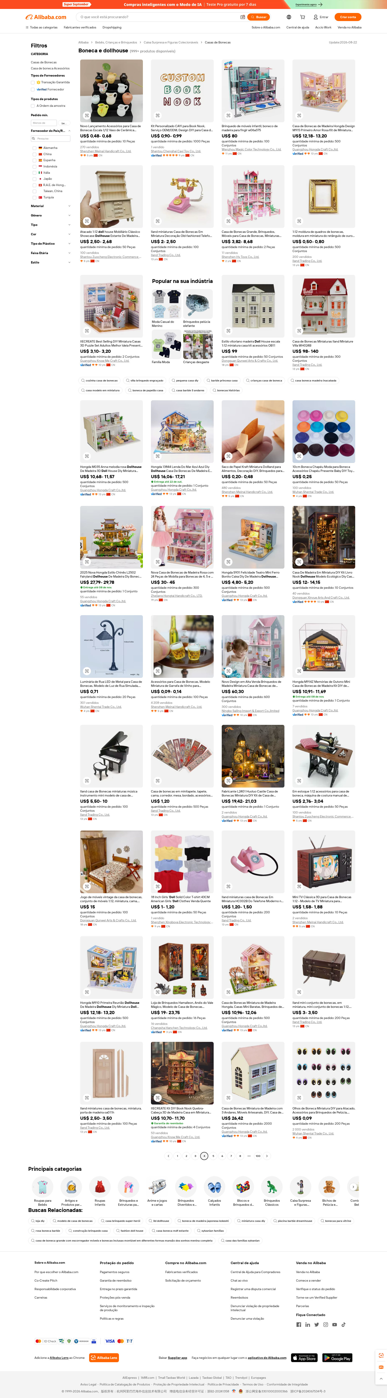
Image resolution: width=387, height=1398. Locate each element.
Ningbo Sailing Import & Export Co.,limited (250, 711)
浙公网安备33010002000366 (267, 1391)
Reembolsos (239, 1297)
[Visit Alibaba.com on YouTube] (334, 1324)
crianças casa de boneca (266, 380)
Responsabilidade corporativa (55, 1289)
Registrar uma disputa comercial (253, 1289)
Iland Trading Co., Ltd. (166, 255)
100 (258, 1156)
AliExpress (130, 1377)
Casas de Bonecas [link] (218, 42)
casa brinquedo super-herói (122, 1220)
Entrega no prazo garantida (118, 1289)
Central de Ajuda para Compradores (255, 1272)
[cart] (303, 17)
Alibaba (83, 42)
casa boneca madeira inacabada (315, 380)
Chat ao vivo (239, 1280)
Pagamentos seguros (114, 1272)
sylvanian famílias (213, 1230)
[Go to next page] (267, 1156)
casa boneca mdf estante (172, 1230)
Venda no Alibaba (308, 1272)
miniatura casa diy (253, 1220)
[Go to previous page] (168, 1156)
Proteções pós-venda (115, 1297)
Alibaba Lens (59, 1357)
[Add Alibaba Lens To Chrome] (104, 1357)
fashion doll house (132, 1230)
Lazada (193, 1377)
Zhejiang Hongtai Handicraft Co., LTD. (176, 595)
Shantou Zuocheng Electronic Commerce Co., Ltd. (111, 257)
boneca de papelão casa (148, 390)
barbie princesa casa (224, 380)
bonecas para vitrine (338, 1220)
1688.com (147, 1377)
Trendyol (241, 1377)
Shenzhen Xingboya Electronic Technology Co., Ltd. (182, 922)
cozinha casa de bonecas (102, 380)
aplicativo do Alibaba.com (267, 1357)
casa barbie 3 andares (190, 390)
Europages (258, 1377)
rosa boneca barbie (48, 1230)
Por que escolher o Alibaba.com (56, 1272)
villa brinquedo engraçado (147, 380)
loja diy (40, 1220)
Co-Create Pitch (45, 1280)
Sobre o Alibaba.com (49, 1262)
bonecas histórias (228, 390)
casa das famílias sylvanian (243, 1240)
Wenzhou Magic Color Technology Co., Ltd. (251, 149)
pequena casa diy (187, 380)
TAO (228, 1377)
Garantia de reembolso (115, 1280)
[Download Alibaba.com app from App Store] (304, 1357)
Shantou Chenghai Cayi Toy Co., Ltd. (176, 151)
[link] (381, 1355)
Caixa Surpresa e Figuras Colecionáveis (171, 42)
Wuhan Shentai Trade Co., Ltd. (313, 492)
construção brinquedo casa (90, 1230)
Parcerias (302, 1306)
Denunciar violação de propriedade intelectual (255, 1308)
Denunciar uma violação (247, 1318)
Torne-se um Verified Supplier (316, 1297)
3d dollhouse (161, 1220)
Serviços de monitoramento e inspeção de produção (127, 1308)
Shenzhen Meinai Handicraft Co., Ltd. (105, 151)
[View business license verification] (234, 1391)
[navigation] (50, 600)
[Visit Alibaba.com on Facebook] (298, 1324)
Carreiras (40, 1297)
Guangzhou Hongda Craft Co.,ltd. (315, 149)
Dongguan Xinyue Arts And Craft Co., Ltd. (321, 597)
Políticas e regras (112, 1318)
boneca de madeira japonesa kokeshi (205, 1220)
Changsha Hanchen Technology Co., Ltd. (179, 1028)
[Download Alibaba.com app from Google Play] (337, 1357)
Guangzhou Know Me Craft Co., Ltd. (104, 360)
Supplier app (177, 1357)
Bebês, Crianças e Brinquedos (116, 42)
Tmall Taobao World (171, 1377)
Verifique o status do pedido (315, 1289)
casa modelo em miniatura (103, 390)
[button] (242, 17)
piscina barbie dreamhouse (295, 1220)
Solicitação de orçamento (183, 1280)
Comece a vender (308, 1280)
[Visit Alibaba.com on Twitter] (316, 1324)
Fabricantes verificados (181, 1272)
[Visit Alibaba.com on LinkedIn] (307, 1324)
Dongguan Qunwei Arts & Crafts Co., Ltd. (250, 360)
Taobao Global (212, 1377)
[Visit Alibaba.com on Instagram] (325, 1324)
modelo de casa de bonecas (74, 1220)
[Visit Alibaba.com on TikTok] (343, 1324)
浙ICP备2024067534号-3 (307, 1391)
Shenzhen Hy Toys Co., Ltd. (240, 257)
